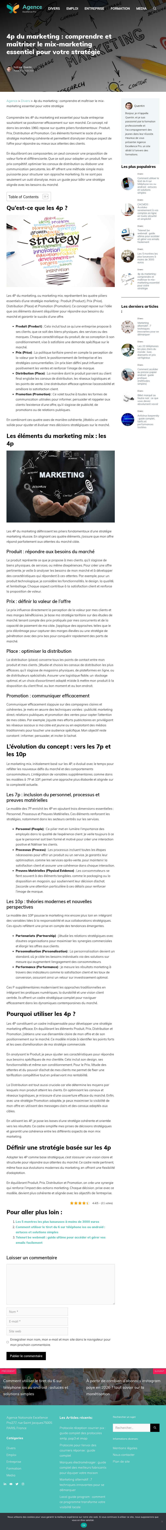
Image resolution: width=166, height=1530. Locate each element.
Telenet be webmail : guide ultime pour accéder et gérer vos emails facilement (148, 236)
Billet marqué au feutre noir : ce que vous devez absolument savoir (147, 399)
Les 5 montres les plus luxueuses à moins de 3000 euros (57, 1222)
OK (83, 1525)
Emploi (72, 8)
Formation (120, 8)
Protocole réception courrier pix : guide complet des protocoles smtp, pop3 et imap (82, 1433)
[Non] (162, 1521)
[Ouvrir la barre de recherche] (155, 8)
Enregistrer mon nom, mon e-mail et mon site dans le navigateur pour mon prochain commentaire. (60, 1342)
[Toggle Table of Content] (43, 196)
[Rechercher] (155, 1428)
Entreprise (94, 8)
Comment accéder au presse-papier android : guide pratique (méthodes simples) (147, 376)
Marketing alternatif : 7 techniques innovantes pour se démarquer (148, 328)
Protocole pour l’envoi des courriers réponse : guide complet (78, 1450)
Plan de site (121, 1461)
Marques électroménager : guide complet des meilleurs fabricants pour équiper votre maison (83, 1467)
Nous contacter (124, 1455)
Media (141, 8)
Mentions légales (125, 1448)
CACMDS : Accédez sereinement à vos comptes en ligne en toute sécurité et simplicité (147, 211)
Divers (54, 8)
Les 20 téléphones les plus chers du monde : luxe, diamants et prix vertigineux (148, 352)
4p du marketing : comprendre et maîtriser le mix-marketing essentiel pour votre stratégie (148, 281)
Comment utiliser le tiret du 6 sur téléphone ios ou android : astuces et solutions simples (148, 185)
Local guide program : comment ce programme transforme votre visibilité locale (82, 1502)
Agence (32, 6)
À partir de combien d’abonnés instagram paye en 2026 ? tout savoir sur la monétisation (123, 1387)
